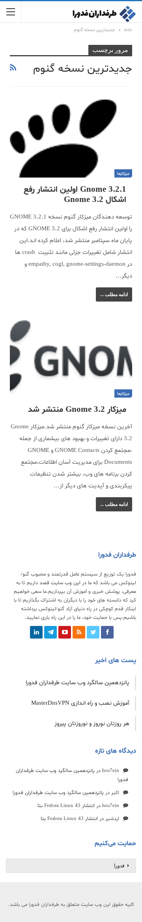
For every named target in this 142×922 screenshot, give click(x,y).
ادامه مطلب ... (114, 294)
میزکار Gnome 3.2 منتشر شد (77, 409)
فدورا (119, 865)
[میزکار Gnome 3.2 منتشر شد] (71, 358)
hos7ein (110, 770)
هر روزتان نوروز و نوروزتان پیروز (91, 724)
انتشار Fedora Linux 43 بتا (66, 805)
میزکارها (123, 173)
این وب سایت (65, 583)
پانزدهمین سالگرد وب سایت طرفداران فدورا (77, 683)
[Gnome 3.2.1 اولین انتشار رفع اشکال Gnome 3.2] (71, 139)
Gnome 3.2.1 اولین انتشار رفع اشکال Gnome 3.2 (75, 195)
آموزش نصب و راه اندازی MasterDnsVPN (80, 703)
